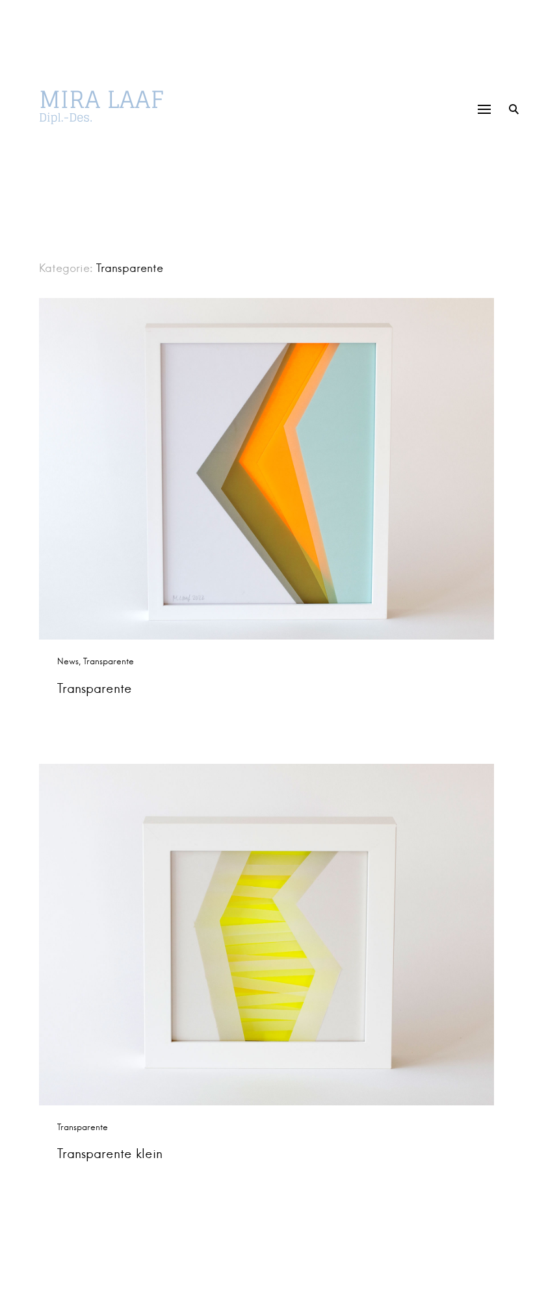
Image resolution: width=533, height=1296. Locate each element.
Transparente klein (109, 1153)
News (68, 661)
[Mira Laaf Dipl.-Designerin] (120, 107)
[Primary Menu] (484, 109)
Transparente (108, 661)
